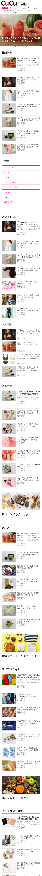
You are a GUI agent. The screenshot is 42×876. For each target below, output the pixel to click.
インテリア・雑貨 (11, 187)
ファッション (9, 168)
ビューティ (8, 172)
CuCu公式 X (9, 202)
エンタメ (7, 192)
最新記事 (7, 52)
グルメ (6, 177)
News (6, 197)
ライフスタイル (10, 182)
